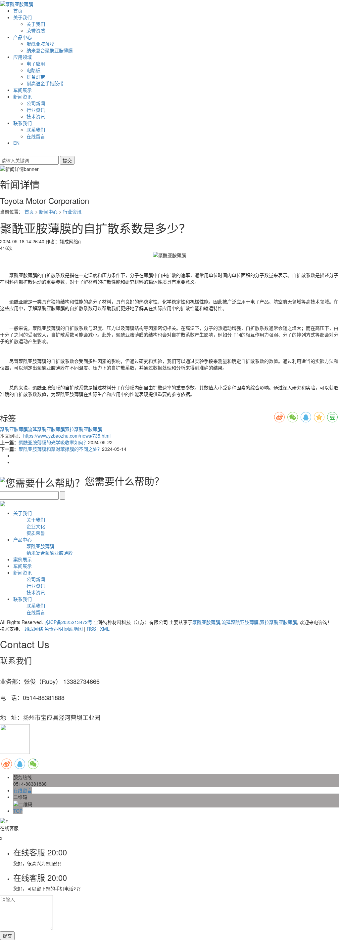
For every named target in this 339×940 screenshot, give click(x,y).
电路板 (33, 70)
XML (105, 628)
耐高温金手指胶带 (45, 83)
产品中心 (22, 37)
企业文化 (35, 526)
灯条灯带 (35, 76)
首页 (18, 10)
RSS (91, 628)
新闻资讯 (22, 96)
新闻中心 (48, 211)
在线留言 (35, 136)
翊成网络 (33, 628)
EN (16, 142)
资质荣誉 (35, 532)
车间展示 (22, 90)
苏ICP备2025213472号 (68, 622)
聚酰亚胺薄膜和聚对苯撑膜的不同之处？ (60, 449)
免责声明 (53, 628)
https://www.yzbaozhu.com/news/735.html (67, 435)
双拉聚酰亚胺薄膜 (83, 429)
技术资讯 (35, 116)
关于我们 (22, 17)
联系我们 (22, 123)
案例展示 (22, 559)
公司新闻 (35, 103)
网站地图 (73, 628)
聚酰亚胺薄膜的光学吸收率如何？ (53, 442)
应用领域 (22, 57)
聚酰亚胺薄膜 (40, 43)
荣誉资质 (35, 30)
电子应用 (35, 63)
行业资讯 (35, 109)
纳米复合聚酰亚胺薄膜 (49, 50)
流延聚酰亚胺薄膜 (46, 429)
